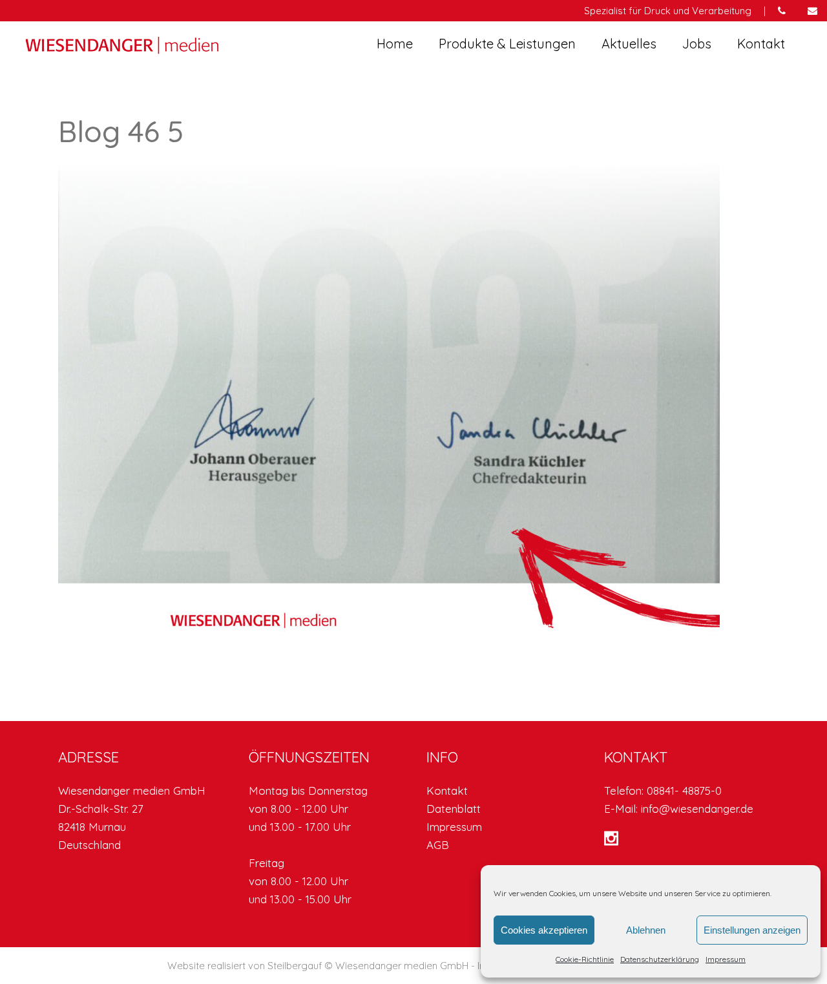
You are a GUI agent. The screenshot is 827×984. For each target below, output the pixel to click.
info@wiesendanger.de (697, 808)
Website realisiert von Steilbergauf (245, 965)
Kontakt (447, 790)
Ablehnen (645, 930)
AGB (437, 845)
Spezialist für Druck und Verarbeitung (667, 11)
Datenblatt (453, 808)
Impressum (726, 959)
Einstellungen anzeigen (752, 930)
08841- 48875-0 (684, 790)
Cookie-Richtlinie (585, 959)
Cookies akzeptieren (544, 930)
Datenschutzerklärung (659, 959)
